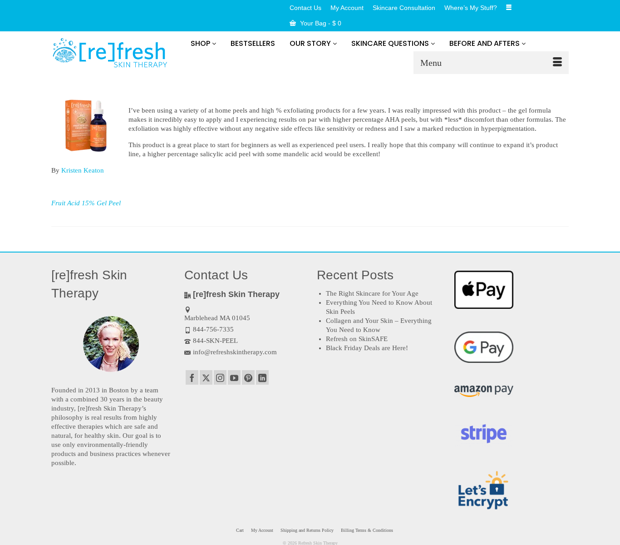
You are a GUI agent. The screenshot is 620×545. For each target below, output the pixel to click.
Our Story (311, 43)
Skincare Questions (391, 43)
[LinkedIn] (262, 377)
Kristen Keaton (82, 170)
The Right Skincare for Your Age (372, 293)
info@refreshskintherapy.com (235, 352)
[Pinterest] (248, 377)
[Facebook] (192, 377)
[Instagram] (220, 377)
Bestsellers (253, 43)
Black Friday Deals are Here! (367, 348)
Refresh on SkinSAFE (357, 338)
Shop (201, 43)
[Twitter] (206, 377)
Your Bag (319, 23)
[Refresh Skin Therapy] (111, 54)
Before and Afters (485, 43)
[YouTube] (234, 377)
